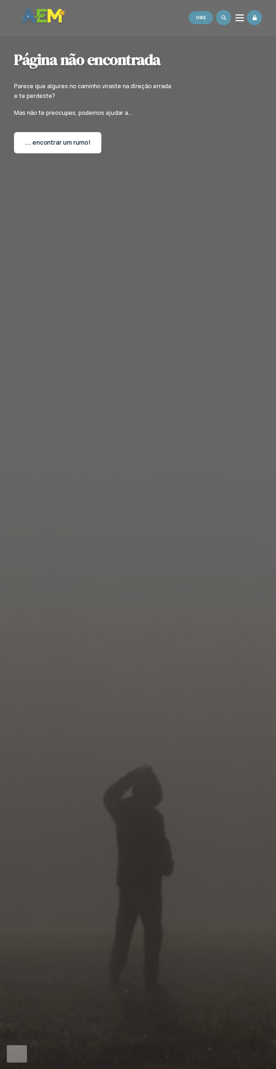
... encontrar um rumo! (58, 142)
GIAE (201, 17)
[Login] (254, 17)
